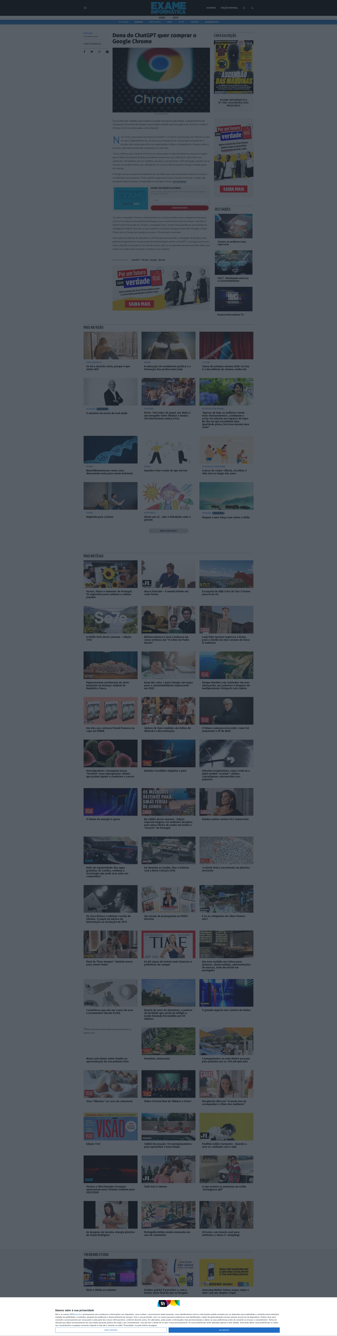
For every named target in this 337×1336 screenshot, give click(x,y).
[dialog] (168, 1316)
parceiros (78, 1314)
